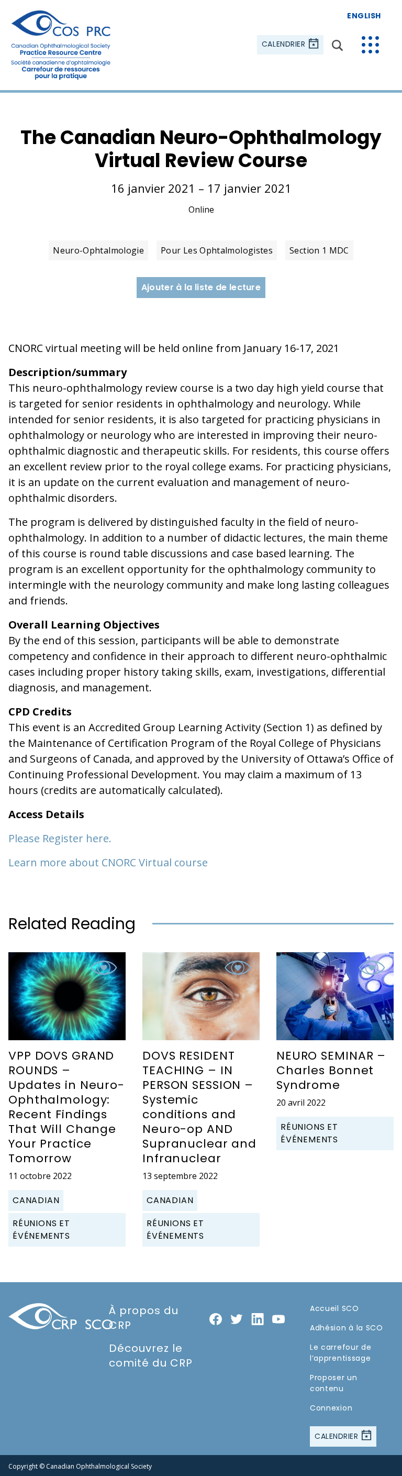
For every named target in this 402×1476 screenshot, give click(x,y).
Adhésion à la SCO (346, 1328)
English (364, 15)
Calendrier (285, 44)
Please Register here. (59, 838)
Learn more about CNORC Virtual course (108, 862)
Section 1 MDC (319, 250)
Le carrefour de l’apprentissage (341, 1352)
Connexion (331, 1408)
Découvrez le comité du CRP (151, 1355)
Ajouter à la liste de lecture (201, 287)
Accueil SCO (334, 1308)
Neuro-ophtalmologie (98, 250)
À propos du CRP (143, 1317)
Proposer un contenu (334, 1383)
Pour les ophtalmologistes (217, 250)
